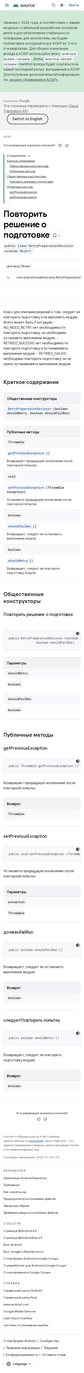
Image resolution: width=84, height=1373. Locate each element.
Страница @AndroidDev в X (22, 1238)
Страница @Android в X (20, 1231)
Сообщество (49, 1341)
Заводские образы (16, 1206)
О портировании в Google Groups (26, 1272)
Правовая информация (23, 1348)
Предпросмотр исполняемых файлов (29, 1199)
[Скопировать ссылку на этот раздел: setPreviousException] (52, 836)
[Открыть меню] (7, 5)
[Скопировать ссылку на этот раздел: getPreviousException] (52, 748)
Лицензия (51, 1348)
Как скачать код (14, 1192)
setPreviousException (26, 487)
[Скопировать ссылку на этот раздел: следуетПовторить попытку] (65, 1020)
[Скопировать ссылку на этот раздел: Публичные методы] (59, 735)
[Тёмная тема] (77, 633)
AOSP (7, 137)
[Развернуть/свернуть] (29, 155)
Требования (11, 1185)
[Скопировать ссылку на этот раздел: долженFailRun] (38, 932)
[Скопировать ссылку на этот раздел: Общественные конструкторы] (46, 601)
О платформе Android (19, 1341)
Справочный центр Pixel (20, 1297)
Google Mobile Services (19, 1311)
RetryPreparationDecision (29, 409)
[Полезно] (60, 145)
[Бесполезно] (67, 145)
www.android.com (16, 1304)
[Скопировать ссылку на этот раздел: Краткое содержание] (64, 382)
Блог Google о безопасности (23, 1252)
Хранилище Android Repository (25, 1178)
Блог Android (12, 1245)
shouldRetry (18, 561)
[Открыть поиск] (53, 5)
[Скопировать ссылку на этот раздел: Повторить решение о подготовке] (7, 621)
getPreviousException (26, 453)
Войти (74, 5)
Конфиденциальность (22, 1355)
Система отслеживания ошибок (25, 1325)
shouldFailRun (19, 526)
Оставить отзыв (54, 1355)
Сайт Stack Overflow (17, 1318)
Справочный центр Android (22, 1290)
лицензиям (36, 1141)
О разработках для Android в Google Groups (34, 1265)
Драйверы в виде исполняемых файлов (30, 1213)
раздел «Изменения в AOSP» (33, 80)
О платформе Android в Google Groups (30, 1258)
